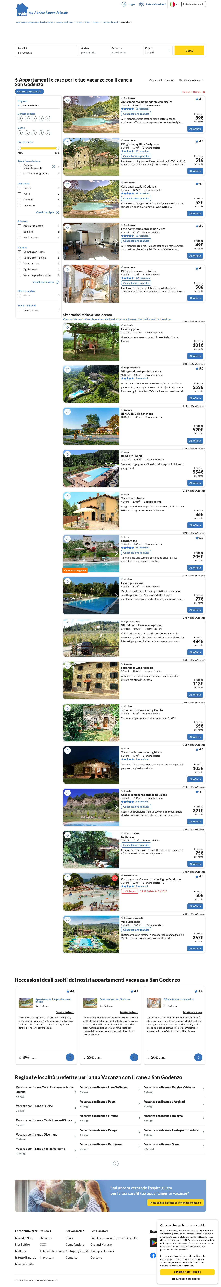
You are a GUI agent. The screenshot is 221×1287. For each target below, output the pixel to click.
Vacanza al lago (41, 263)
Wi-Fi (41, 193)
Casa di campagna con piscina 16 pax (144, 794)
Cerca (189, 50)
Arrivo (85, 48)
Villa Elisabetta (130, 921)
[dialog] (187, 1252)
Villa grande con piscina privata (141, 371)
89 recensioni (142, 193)
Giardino (41, 199)
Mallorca (20, 1251)
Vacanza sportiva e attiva (41, 275)
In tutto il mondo (25, 1257)
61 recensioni (142, 151)
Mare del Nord (24, 1238)
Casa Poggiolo (130, 329)
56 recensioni (142, 108)
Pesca (41, 295)
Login (132, 4)
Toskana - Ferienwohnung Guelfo (142, 710)
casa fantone (129, 540)
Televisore (41, 205)
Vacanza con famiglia (41, 257)
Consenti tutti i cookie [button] (187, 1272)
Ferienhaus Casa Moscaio (137, 667)
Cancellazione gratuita (41, 173)
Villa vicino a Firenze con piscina (141, 625)
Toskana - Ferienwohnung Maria (141, 752)
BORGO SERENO (132, 456)
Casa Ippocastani (132, 583)
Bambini (41, 231)
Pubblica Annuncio (193, 4)
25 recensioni (142, 547)
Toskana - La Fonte (132, 498)
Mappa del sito (24, 1264)
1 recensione (142, 759)
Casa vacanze (41, 309)
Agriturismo (41, 269)
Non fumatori (41, 237)
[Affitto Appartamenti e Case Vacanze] (41, 12)
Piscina (41, 187)
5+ (48, 118)
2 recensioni (142, 378)
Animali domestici (41, 225)
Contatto (71, 1257)
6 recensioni (142, 801)
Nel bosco (127, 837)
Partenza (116, 48)
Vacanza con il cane (41, 251)
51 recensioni (142, 235)
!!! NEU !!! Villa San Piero (137, 413)
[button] (187, 1279)
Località (22, 48)
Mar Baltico (22, 1244)
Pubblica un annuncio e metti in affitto (114, 1238)
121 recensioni (143, 278)
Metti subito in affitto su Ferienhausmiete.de (175, 1202)
